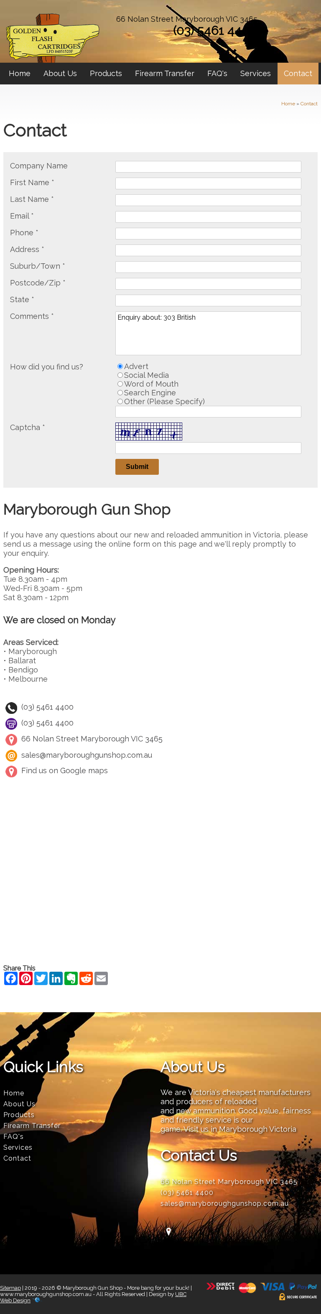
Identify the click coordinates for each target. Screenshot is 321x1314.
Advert (136, 366)
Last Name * (32, 199)
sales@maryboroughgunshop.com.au (86, 754)
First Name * (32, 182)
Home (20, 73)
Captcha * (27, 427)
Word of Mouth (151, 383)
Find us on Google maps (64, 770)
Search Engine (150, 392)
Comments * (32, 316)
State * (22, 299)
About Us (60, 73)
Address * (27, 249)
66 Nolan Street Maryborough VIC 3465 (186, 19)
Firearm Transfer (164, 73)
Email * (22, 215)
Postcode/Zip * (38, 282)
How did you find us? (46, 366)
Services (255, 73)
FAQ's (217, 73)
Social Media (146, 375)
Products (106, 73)
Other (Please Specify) (164, 401)
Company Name (39, 165)
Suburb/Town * (37, 266)
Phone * (24, 232)
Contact (298, 73)
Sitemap (10, 1288)
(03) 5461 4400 (215, 30)
